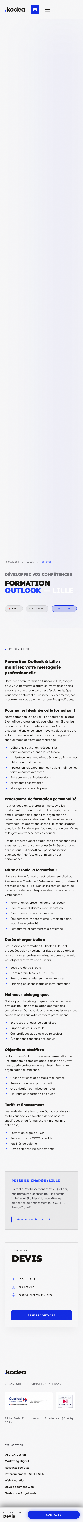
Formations (12, 562)
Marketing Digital (17, 1461)
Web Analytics (15, 1480)
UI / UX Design (15, 1454)
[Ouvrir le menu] (47, 9)
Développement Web (19, 1487)
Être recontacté (41, 1315)
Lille (30, 562)
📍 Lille (13, 609)
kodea (15, 10)
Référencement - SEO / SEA (24, 1474)
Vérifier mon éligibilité (33, 1219)
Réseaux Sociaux (17, 1467)
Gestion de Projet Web (20, 1493)
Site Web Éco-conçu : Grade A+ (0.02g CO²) (39, 1420)
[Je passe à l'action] (35, 9)
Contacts (53, 1514)
